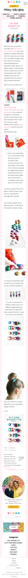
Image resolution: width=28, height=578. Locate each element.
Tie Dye (13, 547)
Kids (14, 545)
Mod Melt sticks (15, 110)
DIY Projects (13, 540)
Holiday (13, 552)
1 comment (9, 448)
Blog (14, 560)
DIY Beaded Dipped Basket (10, 469)
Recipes (10, 16)
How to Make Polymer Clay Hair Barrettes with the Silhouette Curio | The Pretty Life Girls (10, 459)
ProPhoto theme (13, 574)
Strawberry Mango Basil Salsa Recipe (15, 469)
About (14, 558)
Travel (21, 16)
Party (14, 550)
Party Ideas (19, 14)
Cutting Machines (14, 543)
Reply (8, 466)
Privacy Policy (14, 565)
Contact (14, 563)
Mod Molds (8, 112)
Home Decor (16, 18)
